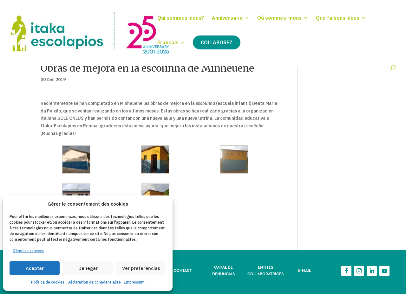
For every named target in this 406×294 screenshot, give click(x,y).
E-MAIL (304, 270)
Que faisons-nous (337, 18)
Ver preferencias (141, 268)
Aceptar (35, 268)
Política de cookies (47, 282)
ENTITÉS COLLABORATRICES (265, 270)
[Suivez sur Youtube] (384, 271)
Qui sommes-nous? (180, 18)
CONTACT (183, 270)
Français (168, 43)
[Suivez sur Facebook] (346, 271)
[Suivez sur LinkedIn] (372, 271)
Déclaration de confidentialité (94, 282)
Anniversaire (227, 18)
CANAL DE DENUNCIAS (223, 270)
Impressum (134, 282)
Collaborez (216, 42)
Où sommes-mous (279, 18)
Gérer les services (28, 250)
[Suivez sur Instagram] (359, 271)
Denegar (88, 268)
